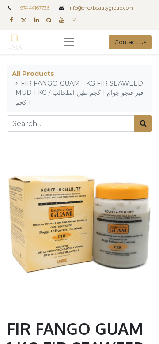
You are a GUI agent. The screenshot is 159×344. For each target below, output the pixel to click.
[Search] (143, 123)
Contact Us (130, 41)
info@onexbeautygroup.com (100, 8)
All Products (33, 74)
